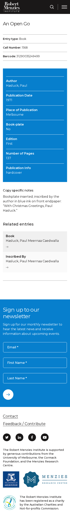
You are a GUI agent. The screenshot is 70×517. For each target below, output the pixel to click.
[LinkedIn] (19, 437)
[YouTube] (45, 437)
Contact (10, 416)
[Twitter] (7, 437)
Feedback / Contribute (24, 423)
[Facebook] (32, 437)
